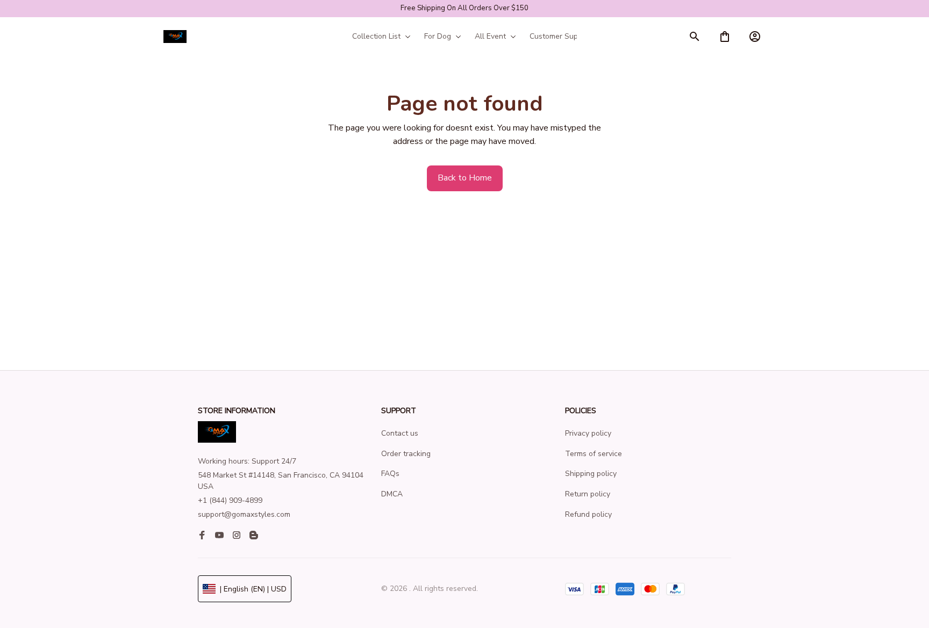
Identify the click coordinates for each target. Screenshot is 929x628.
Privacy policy (588, 433)
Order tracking (406, 454)
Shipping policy (591, 473)
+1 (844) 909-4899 (230, 500)
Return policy (587, 494)
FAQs (390, 473)
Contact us (399, 433)
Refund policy (588, 514)
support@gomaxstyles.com (244, 514)
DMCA (392, 494)
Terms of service (593, 454)
